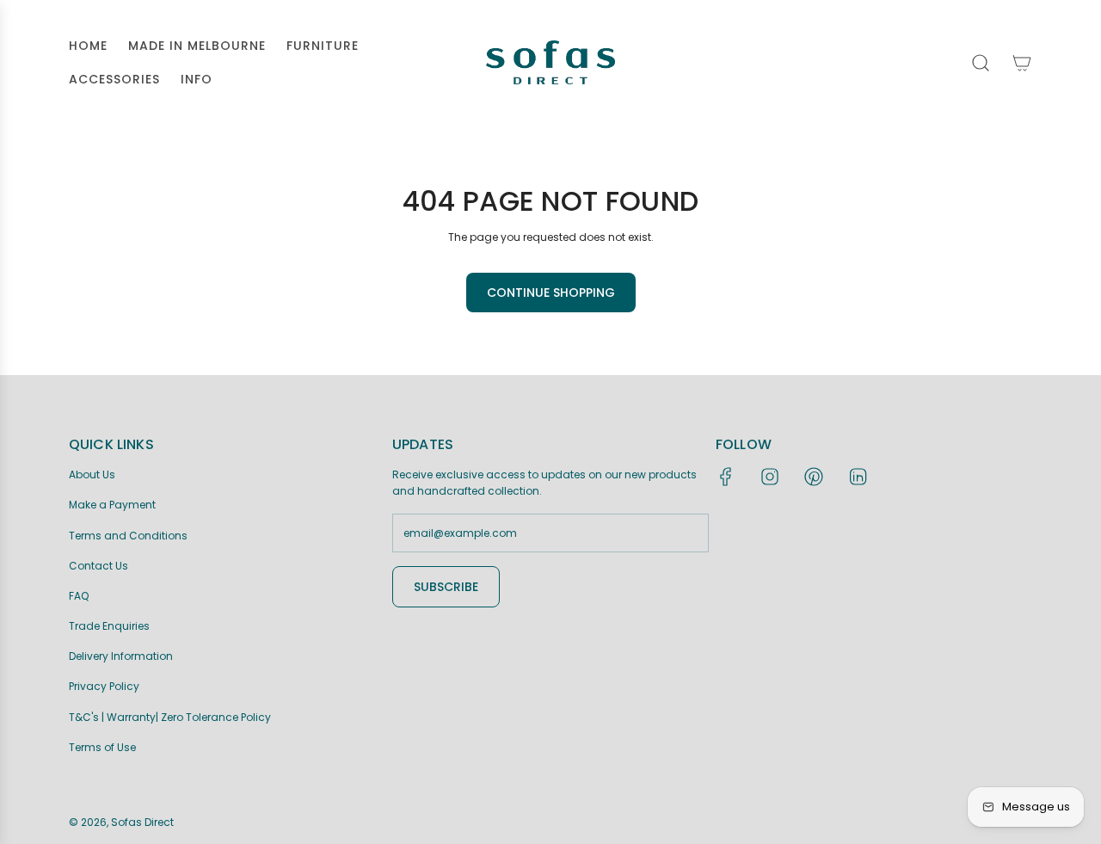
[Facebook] (726, 476)
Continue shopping (551, 292)
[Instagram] (769, 476)
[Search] (980, 62)
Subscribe (446, 586)
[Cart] (1022, 62)
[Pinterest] (813, 476)
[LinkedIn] (857, 476)
